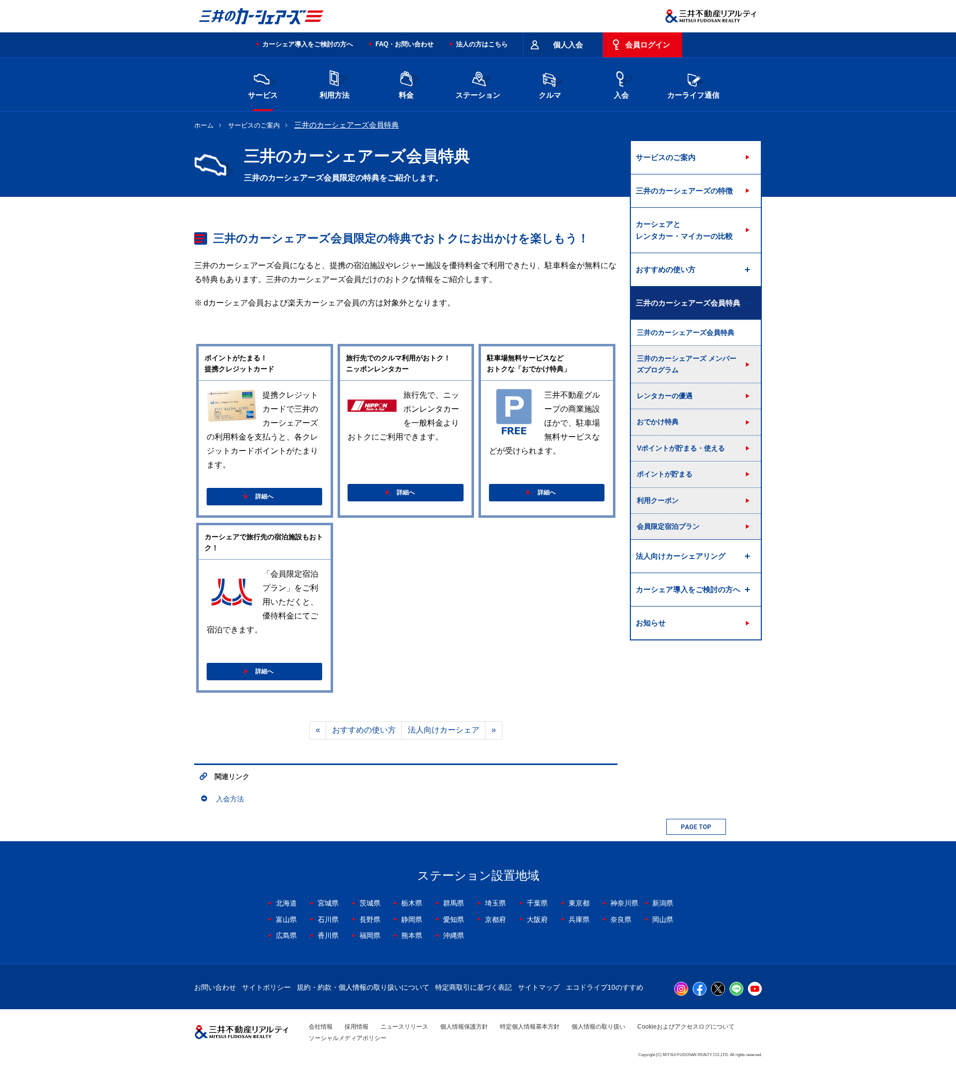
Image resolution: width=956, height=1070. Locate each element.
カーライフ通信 (693, 95)
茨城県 (369, 903)
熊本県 (411, 935)
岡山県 (662, 919)
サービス (263, 95)
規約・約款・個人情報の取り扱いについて (363, 987)
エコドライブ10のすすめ (604, 987)
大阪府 (537, 919)
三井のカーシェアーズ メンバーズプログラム (686, 363)
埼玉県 (495, 903)
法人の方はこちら (482, 44)
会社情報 (321, 1026)
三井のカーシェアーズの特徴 (684, 190)
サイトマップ (539, 987)
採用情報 (356, 1026)
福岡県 (369, 935)
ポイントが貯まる (665, 474)
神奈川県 (624, 903)
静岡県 (411, 919)
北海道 (286, 903)
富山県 (286, 919)
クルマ (550, 95)
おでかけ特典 (658, 422)
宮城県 (328, 903)
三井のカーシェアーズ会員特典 (685, 332)
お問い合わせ (215, 987)
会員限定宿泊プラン (668, 526)
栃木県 (411, 903)
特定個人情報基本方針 (530, 1026)
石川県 (328, 919)
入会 (621, 95)
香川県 (328, 935)
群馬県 (453, 903)
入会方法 (230, 799)
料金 (406, 95)
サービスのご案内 (254, 125)
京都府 (495, 919)
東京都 (579, 903)
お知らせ (651, 622)
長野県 (369, 919)
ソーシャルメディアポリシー (347, 1038)
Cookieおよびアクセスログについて (685, 1026)
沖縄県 (453, 935)
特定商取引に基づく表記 (473, 987)
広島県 (286, 935)
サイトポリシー (266, 987)
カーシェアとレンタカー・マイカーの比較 (684, 230)
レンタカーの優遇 (665, 396)
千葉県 (537, 903)
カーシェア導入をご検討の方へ (307, 44)
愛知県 (453, 919)
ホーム (204, 125)
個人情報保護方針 (464, 1026)
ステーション (478, 95)
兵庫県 (579, 919)
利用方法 (335, 95)
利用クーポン (658, 500)
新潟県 (662, 903)
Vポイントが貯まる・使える (681, 448)
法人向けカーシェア (443, 730)
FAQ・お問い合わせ (404, 44)
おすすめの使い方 (364, 730)
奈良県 (620, 919)
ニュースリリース (404, 1026)
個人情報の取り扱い (598, 1026)
